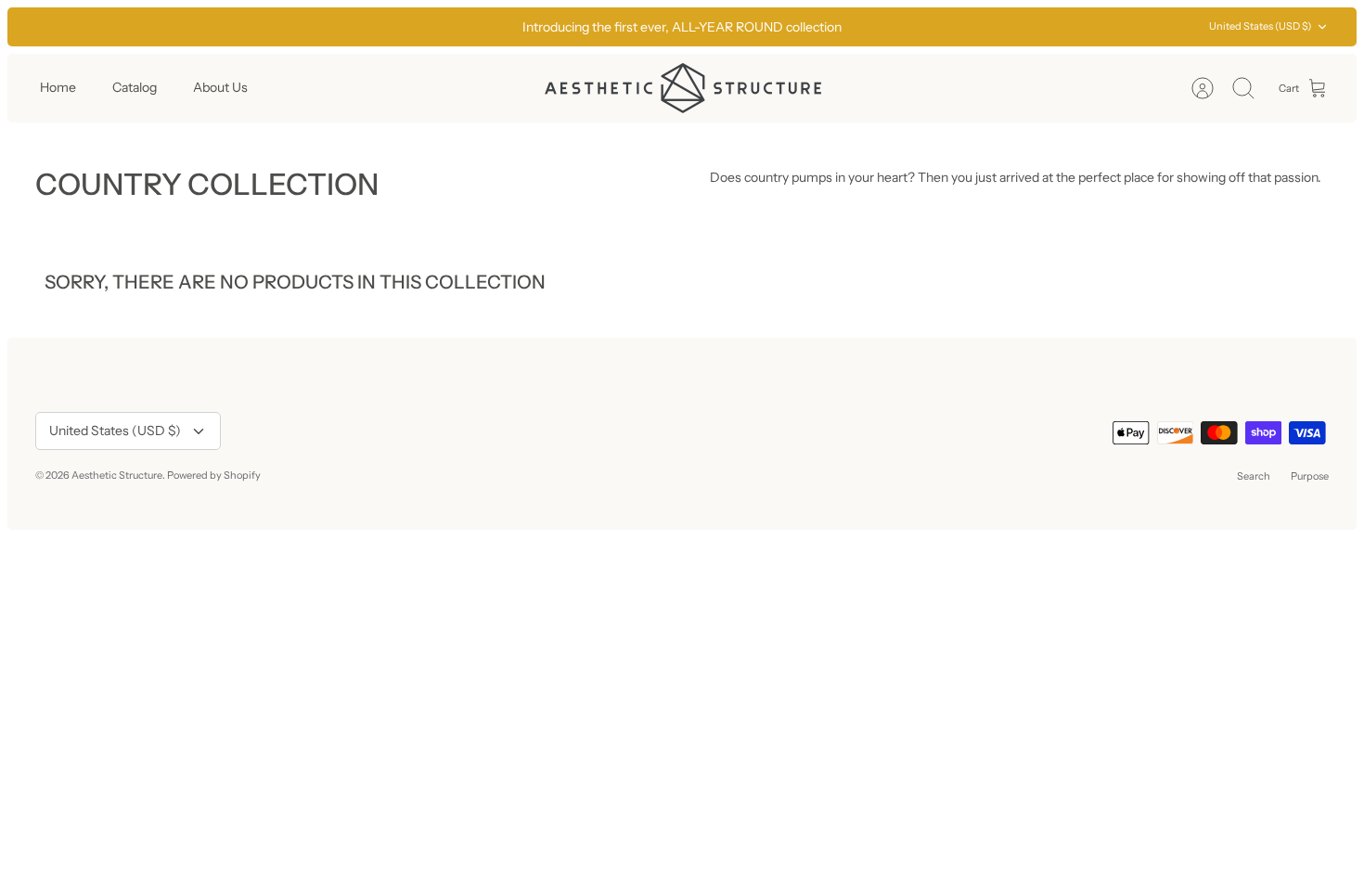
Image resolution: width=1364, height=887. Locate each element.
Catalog (134, 87)
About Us (220, 87)
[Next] (947, 27)
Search (1253, 475)
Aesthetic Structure (116, 475)
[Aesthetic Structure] (683, 88)
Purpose (1310, 475)
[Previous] (417, 27)
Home (58, 87)
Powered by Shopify (214, 475)
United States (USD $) (1260, 25)
